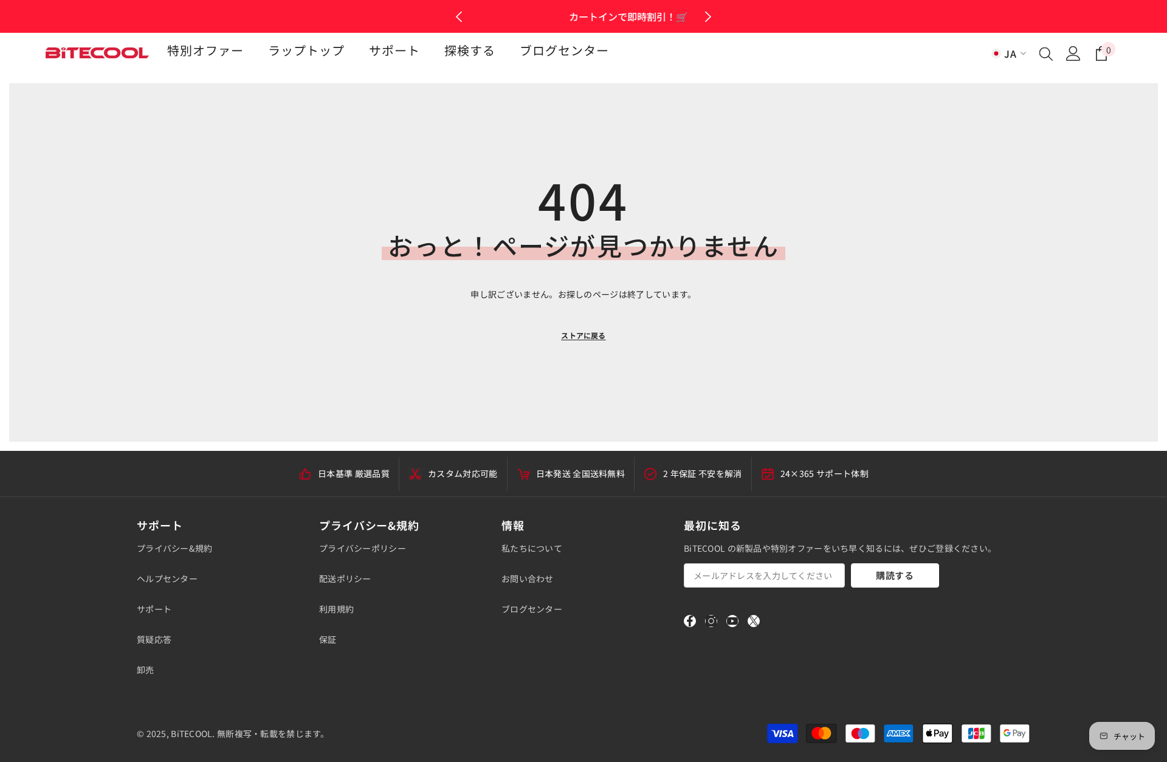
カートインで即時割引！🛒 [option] (583, 16)
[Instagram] (711, 621)
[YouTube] (732, 621)
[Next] (707, 16)
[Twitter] (754, 621)
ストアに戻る (583, 335)
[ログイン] (1073, 53)
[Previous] (459, 16)
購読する (895, 575)
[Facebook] (690, 621)
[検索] (1046, 53)
